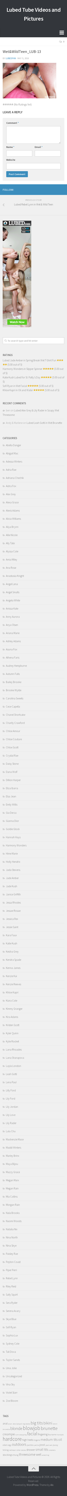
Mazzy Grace (13, 1172)
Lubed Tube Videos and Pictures (33, 14)
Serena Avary (13, 1311)
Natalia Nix (11, 1229)
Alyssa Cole (12, 551)
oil (60, 1439)
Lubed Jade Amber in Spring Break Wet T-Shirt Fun (29, 360)
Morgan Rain (13, 1204)
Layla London (13, 1066)
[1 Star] (4, 104)
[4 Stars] (10, 104)
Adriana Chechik (15, 478)
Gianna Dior (12, 821)
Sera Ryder (12, 1302)
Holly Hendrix (13, 861)
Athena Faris (12, 657)
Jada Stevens (13, 870)
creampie (9, 1434)
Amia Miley (11, 559)
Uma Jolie (11, 1368)
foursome (52, 1434)
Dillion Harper (13, 780)
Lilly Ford (11, 1090)
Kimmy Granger (14, 1008)
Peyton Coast (13, 1262)
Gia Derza (11, 812)
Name (10, 147)
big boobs (26, 1424)
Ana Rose (11, 567)
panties (30, 1444)
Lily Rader (11, 1123)
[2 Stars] (6, 104)
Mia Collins (12, 1196)
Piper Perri (11, 1270)
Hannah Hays (13, 837)
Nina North (12, 1237)
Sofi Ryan (11, 1327)
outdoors (19, 1444)
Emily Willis (11, 804)
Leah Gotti (11, 1074)
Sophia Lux (12, 1335)
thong (15, 1454)
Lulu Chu (11, 1131)
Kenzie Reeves (13, 984)
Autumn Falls (13, 674)
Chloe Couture (14, 739)
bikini (47, 1423)
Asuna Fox (11, 649)
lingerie (37, 1439)
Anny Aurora (13, 616)
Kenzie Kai (11, 976)
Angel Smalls (12, 592)
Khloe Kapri (12, 992)
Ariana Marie (12, 633)
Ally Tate (10, 543)
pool (42, 1445)
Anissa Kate (12, 608)
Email (39, 147)
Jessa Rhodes (13, 902)
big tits (37, 1423)
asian (10, 1424)
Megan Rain (12, 1188)
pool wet (49, 1445)
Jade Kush (11, 886)
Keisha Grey (12, 951)
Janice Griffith (13, 894)
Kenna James (13, 968)
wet (38, 1454)
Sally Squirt (12, 1294)
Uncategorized (14, 1376)
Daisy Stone (12, 763)
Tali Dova (11, 1351)
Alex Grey (11, 494)
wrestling (45, 1455)
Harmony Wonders (16, 845)
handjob (60, 1435)
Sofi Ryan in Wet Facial (15, 386)
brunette (49, 1428)
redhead (12, 1450)
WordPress (32, 1485)
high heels (27, 1439)
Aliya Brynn (12, 527)
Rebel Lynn (12, 1278)
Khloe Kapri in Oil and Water (18, 390)
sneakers (52, 1450)
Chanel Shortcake (15, 714)
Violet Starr (12, 1392)
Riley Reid (11, 1286)
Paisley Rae (12, 1253)
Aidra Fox (11, 486)
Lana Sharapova (15, 1057)
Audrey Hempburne (16, 665)
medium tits (49, 1439)
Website (10, 159)
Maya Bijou (12, 1164)
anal (5, 1423)
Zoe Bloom (12, 1400)
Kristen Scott (12, 1025)
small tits (42, 1449)
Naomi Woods (13, 1221)
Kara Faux (11, 935)
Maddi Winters (13, 1147)
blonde (16, 1428)
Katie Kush (11, 943)
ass (14, 1423)
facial (32, 1434)
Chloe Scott (12, 747)
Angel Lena (12, 584)
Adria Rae (11, 469)
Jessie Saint (12, 927)
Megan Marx (12, 1180)
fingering (43, 1434)
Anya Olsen (12, 625)
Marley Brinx (12, 1155)
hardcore (12, 1439)
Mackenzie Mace (15, 1139)
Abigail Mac (12, 453)
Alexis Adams (13, 510)
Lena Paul (11, 1082)
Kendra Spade (13, 959)
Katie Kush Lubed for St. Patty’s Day (21, 377)
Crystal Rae (12, 755)
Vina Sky (10, 1384)
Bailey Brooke (13, 682)
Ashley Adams (13, 641)
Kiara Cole (11, 1000)
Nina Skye (11, 1245)
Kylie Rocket (12, 1041)
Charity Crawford (15, 723)
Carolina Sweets (14, 698)
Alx (51, 1485)
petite (36, 1445)
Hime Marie (12, 853)
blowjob (31, 1428)
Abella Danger (13, 445)
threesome (27, 1454)
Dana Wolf (11, 772)
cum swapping (21, 1435)
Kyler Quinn (12, 1033)
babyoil (19, 1424)
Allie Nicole (12, 535)
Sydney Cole (12, 1343)
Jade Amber (12, 878)
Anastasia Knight (15, 576)
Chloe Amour (13, 731)
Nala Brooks (12, 1213)
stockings (8, 1454)
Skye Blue (11, 1319)
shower (30, 1450)
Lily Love (10, 1115)
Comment (12, 122)
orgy (9, 1444)
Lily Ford (10, 1098)
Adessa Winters (14, 461)
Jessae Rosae (13, 910)
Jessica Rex (12, 919)
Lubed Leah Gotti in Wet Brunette (44, 423)
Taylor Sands (13, 1360)
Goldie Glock (13, 829)
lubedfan (11, 58)
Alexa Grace (12, 502)
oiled (5, 1444)
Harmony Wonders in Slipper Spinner (22, 369)
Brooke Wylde (13, 690)
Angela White (13, 600)
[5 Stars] (12, 104)
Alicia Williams (13, 518)
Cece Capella (13, 706)
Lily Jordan (12, 1106)
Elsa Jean (11, 796)
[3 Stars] (8, 104)
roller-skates (21, 1450)
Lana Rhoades (14, 1049)
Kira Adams (12, 1017)
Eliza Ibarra (12, 788)
